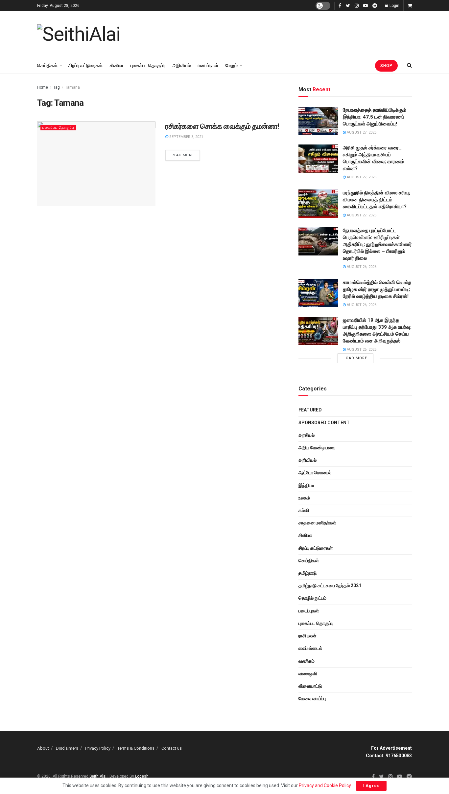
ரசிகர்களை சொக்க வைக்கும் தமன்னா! (222, 126)
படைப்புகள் (208, 65)
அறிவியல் (182, 65)
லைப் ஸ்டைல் (310, 648)
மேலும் (231, 65)
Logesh (142, 776)
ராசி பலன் (307, 635)
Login (394, 5)
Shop (386, 65)
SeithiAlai (97, 776)
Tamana (72, 87)
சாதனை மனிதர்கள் (317, 522)
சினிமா (116, 65)
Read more (183, 155)
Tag (56, 87)
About (43, 748)
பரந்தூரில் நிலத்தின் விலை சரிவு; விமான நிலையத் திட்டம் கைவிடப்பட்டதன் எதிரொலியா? (376, 200)
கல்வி (303, 510)
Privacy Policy (97, 748)
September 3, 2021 (185, 137)
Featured (310, 409)
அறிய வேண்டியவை (317, 447)
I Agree (371, 785)
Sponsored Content (324, 422)
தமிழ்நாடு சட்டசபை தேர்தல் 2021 (329, 585)
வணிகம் (306, 661)
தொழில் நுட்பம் (312, 598)
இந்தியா (306, 485)
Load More (355, 358)
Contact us (171, 748)
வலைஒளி (307, 673)
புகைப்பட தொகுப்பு (147, 65)
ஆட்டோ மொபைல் (314, 472)
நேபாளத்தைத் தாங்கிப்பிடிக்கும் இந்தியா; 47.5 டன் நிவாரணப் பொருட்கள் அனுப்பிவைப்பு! (374, 117)
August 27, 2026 (361, 132)
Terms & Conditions (135, 748)
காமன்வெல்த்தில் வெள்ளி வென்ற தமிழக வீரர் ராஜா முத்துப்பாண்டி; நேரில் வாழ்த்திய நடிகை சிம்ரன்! (377, 289)
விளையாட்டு (310, 686)
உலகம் (304, 497)
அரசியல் (306, 435)
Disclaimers (67, 748)
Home (42, 87)
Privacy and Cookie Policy (325, 785)
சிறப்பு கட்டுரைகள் (85, 65)
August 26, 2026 (361, 267)
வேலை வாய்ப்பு (312, 698)
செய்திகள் (47, 65)
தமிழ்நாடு (307, 573)
